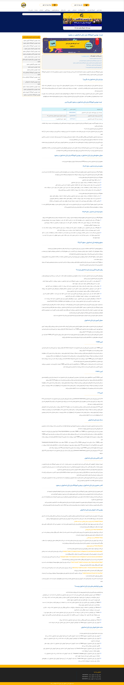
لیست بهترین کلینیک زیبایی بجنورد (32, 49)
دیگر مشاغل (63, 10)
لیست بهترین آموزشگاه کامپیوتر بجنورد (31, 92)
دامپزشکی (74, 10)
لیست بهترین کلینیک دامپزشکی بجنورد (31, 51)
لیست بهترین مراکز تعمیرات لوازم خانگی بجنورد (31, 60)
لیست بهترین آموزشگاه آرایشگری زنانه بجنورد (31, 73)
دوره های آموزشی (55, 10)
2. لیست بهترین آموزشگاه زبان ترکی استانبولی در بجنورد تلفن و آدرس (90, 60)
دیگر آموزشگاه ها (82, 10)
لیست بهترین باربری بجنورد (34, 67)
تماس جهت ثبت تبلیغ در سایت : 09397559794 (91, 675)
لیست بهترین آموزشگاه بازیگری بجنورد (31, 46)
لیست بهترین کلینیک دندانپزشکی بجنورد (32, 83)
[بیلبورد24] (23, 5)
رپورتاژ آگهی (47, 10)
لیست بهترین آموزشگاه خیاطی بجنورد (31, 43)
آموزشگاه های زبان (91, 10)
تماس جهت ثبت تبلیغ (78, 5)
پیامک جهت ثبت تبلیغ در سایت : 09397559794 (91, 677)
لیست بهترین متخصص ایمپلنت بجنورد (31, 87)
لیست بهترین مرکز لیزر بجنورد (33, 70)
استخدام (41, 10)
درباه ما (36, 10)
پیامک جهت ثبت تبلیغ (47, 5)
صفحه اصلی (99, 10)
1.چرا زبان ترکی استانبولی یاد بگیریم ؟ (96, 58)
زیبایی (69, 10)
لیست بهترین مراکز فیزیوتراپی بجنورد (32, 89)
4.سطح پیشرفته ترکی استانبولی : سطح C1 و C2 (94, 65)
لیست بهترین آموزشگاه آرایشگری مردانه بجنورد (31, 78)
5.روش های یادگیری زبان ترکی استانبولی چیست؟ (94, 67)
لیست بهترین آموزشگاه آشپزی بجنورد (31, 40)
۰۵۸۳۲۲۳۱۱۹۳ (72, 116)
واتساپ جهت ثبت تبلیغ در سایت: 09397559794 (91, 679)
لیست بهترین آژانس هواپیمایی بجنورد (31, 54)
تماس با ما (31, 10)
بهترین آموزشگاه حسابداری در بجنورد (32, 95)
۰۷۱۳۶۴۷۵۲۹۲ (72, 119)
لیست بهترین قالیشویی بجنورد (33, 64)
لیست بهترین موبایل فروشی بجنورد (32, 57)
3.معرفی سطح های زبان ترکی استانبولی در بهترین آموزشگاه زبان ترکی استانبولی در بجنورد (87, 63)
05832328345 (72, 112)
